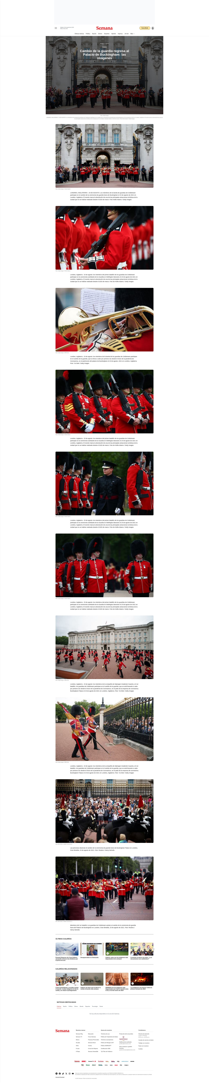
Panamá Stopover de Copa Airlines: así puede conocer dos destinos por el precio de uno (67, 959)
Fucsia (77, 1048)
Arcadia (78, 1042)
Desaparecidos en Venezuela (89, 957)
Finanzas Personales (93, 1039)
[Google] (56, 1074)
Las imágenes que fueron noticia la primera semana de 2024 (141, 988)
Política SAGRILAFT (106, 1045)
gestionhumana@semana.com (127, 1049)
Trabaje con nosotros (143, 1043)
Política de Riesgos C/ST (107, 1042)
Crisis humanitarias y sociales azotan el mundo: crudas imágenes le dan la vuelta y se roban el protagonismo (67, 989)
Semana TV (79, 1036)
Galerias (107, 43)
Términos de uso (105, 1034)
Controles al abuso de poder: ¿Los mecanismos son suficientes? (141, 958)
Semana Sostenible (93, 1051)
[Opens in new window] (60, 1074)
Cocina (90, 1045)
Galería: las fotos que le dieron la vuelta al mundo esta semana (90, 988)
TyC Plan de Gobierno (106, 1051)
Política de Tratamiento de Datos (109, 1036)
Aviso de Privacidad (62, 1077)
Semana (102, 43)
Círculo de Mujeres (93, 1048)
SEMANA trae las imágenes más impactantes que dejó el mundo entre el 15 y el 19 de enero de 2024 (116, 989)
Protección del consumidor (126, 1034)
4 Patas (78, 1051)
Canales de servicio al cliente (145, 1040)
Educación (90, 1034)
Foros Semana (92, 1036)
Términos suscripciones (107, 1039)
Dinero (77, 1039)
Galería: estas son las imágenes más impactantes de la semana (116, 958)
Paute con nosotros (143, 1046)
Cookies (140, 1049)
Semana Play (79, 1034)
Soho (77, 1045)
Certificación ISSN (105, 1048)
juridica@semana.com (125, 1043)
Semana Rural (92, 1042)
